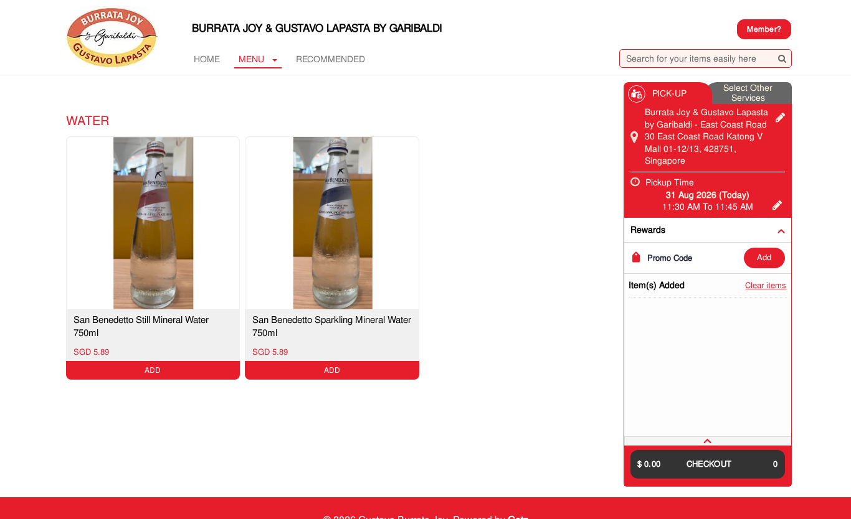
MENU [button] (251, 59)
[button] (707, 441)
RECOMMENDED (330, 59)
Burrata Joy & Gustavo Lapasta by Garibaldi (317, 28)
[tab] (707, 441)
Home (207, 59)
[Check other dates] (777, 203)
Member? (764, 29)
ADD (764, 257)
